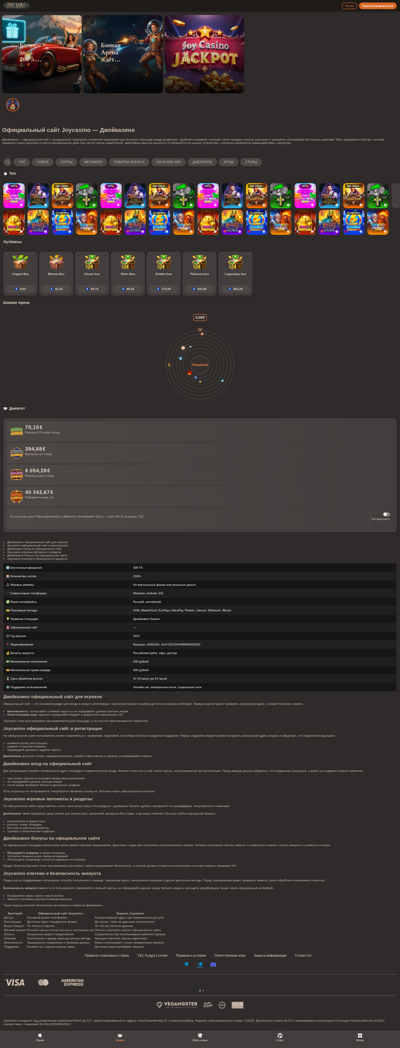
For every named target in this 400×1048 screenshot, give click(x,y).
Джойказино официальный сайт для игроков (37, 542)
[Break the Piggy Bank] (14, 222)
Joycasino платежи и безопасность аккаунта (37, 558)
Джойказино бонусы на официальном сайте (37, 555)
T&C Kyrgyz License (152, 955)
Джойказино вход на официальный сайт (34, 548)
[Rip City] (86, 195)
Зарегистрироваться (377, 5)
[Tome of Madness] (38, 195)
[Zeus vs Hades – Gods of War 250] (86, 222)
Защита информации (270, 955)
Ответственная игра (229, 955)
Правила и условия (191, 955)
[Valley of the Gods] (38, 222)
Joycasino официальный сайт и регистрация (37, 545)
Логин (349, 5)
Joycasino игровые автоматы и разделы (34, 552)
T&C (141, 516)
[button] (132, 162)
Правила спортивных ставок (107, 955)
